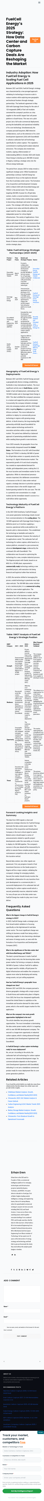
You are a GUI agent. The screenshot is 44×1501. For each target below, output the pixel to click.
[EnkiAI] (7, 2)
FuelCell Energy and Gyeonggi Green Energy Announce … (36, 298)
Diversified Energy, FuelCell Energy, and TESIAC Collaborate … (36, 274)
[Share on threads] (16, 1270)
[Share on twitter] (14, 1270)
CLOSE (41, 1432)
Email (6, 1317)
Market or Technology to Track (13, 1447)
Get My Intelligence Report (22, 1491)
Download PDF (35, 40)
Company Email (8, 1473)
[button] (39, 2)
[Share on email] (32, 1270)
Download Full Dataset (31, 365)
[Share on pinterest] (19, 1270)
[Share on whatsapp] (24, 1270)
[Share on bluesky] (27, 1270)
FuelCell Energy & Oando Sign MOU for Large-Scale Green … (36, 347)
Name (6, 1306)
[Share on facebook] (11, 1270)
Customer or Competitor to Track (14, 1456)
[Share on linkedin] (22, 1270)
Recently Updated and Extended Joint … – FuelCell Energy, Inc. (36, 322)
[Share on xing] (30, 1270)
